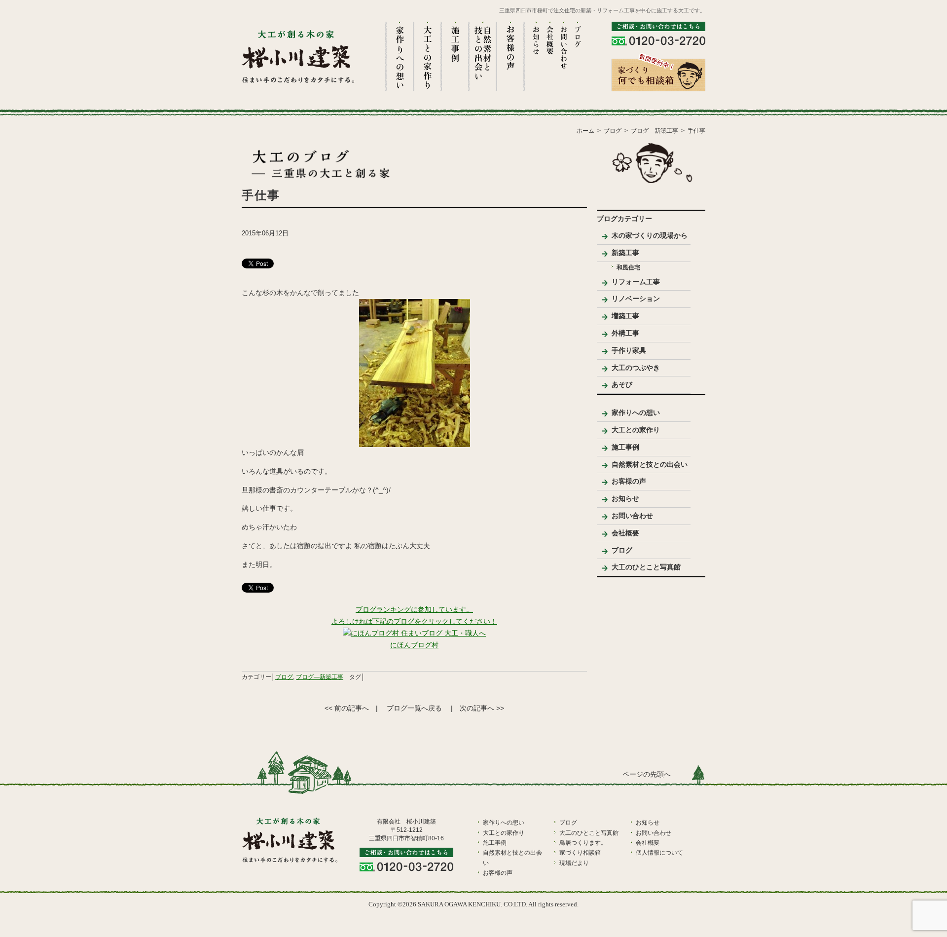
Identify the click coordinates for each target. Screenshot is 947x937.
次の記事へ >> (482, 708)
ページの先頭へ (646, 774)
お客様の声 (629, 481)
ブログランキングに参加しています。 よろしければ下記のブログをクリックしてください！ (414, 615)
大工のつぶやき (636, 368)
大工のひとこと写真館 (646, 567)
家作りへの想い (636, 412)
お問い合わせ (632, 516)
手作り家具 (629, 350)
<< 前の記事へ (347, 708)
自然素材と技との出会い (650, 464)
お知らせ (625, 498)
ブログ (284, 677)
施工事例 (625, 447)
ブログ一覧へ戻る (414, 708)
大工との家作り (636, 430)
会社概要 (625, 533)
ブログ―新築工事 (319, 677)
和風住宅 (628, 267)
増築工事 (625, 316)
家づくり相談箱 (580, 852)
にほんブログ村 (414, 645)
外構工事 (625, 333)
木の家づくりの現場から (650, 235)
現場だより (574, 863)
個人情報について (659, 852)
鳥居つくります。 (583, 842)
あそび (622, 384)
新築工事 (625, 253)
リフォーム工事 (636, 282)
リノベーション (636, 298)
